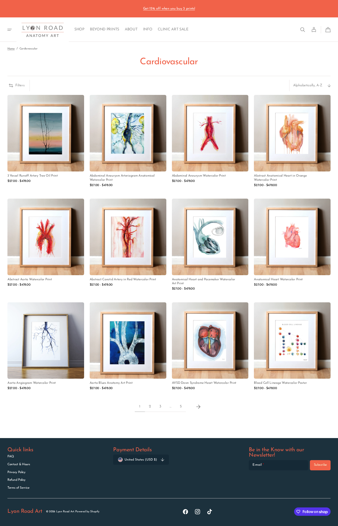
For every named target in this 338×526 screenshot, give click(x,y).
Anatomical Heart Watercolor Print (278, 279)
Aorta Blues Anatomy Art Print (111, 382)
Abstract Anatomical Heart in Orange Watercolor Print (280, 177)
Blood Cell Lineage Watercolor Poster (280, 382)
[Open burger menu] (9, 30)
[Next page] (198, 407)
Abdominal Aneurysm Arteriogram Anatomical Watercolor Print (122, 177)
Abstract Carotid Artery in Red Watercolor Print (123, 279)
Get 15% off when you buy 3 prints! (169, 8)
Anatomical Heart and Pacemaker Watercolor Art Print (203, 281)
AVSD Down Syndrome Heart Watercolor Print (204, 382)
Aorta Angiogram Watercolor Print (31, 382)
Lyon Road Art (65, 511)
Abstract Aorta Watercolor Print (29, 279)
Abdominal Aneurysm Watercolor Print (199, 175)
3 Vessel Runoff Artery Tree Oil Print (32, 175)
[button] (303, 30)
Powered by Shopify (87, 511)
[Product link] (45, 141)
